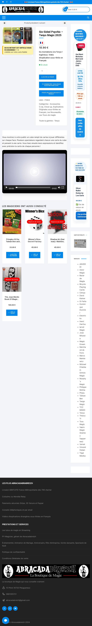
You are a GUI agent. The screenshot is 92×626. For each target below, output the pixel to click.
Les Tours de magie (47, 115)
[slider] (33, 187)
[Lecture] (6, 187)
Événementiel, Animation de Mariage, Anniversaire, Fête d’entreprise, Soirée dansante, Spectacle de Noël (44, 544)
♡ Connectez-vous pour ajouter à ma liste (51, 84)
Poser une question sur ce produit (51, 93)
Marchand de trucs (83, 350)
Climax (82, 293)
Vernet (82, 444)
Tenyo (57, 121)
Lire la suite (35, 255)
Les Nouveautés (54, 112)
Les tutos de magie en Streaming (16, 530)
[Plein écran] (63, 187)
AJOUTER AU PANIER (47, 77)
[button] (29, 30)
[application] (34, 171)
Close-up (48, 107)
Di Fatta (83, 301)
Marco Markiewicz (82, 358)
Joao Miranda (82, 336)
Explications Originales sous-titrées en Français (51, 109)
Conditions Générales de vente (15, 558)
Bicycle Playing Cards (83, 287)
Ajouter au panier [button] (13, 255)
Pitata (82, 393)
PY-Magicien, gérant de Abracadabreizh (19, 536)
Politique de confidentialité (13, 552)
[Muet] (59, 187)
